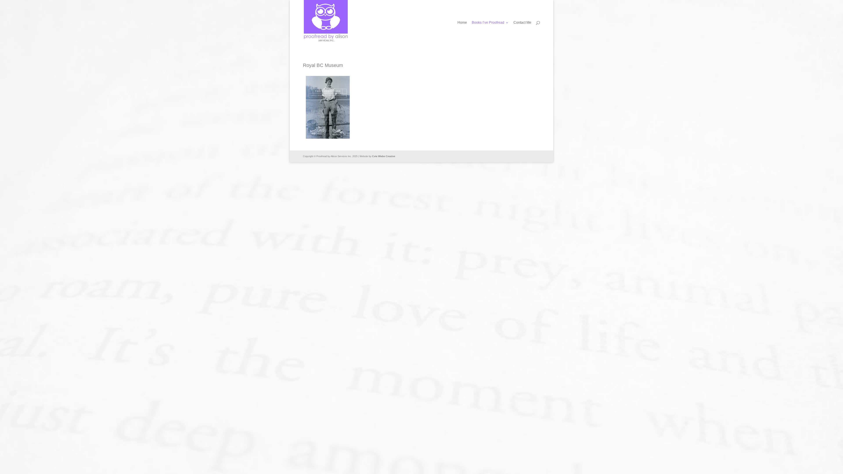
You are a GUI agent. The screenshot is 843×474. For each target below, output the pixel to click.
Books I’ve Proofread (488, 22)
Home (462, 22)
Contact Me (522, 22)
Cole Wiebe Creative (383, 156)
